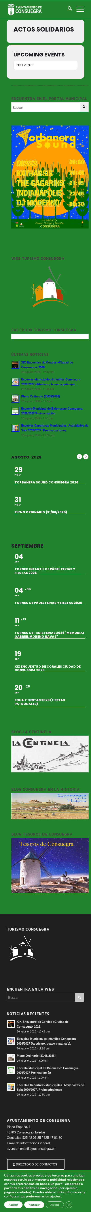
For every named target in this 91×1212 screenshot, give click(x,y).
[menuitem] (67, 9)
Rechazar (34, 1204)
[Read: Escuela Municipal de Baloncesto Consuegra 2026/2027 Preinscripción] (15, 411)
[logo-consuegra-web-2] (38, 9)
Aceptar (13, 1204)
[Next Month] (86, 456)
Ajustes (54, 1204)
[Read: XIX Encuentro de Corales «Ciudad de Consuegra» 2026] (15, 365)
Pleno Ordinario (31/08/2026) (40, 396)
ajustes (55, 1196)
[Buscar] (67, 9)
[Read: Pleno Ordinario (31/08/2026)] (15, 399)
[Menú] (78, 9)
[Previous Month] (79, 456)
